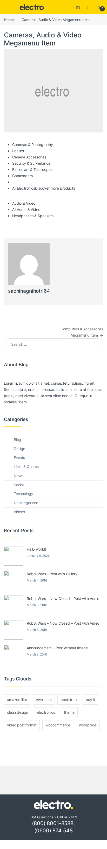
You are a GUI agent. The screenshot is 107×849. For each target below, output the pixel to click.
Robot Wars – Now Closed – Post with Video (63, 623)
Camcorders (22, 175)
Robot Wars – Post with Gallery (52, 574)
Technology (23, 493)
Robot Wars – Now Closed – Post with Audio (63, 598)
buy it (90, 699)
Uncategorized (26, 502)
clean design (17, 712)
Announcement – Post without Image (57, 648)
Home (9, 19)
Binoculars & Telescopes (32, 169)
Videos (19, 512)
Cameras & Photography (32, 144)
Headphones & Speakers (33, 215)
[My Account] (89, 7)
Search (78, 7)
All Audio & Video (26, 209)
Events (19, 457)
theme (69, 712)
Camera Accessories (29, 157)
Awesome (44, 699)
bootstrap (69, 699)
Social (19, 485)
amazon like (17, 699)
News (18, 475)
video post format (22, 725)
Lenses (18, 151)
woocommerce (57, 725)
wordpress (88, 725)
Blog (17, 439)
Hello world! (36, 549)
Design (19, 448)
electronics (46, 712)
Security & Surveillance (31, 163)
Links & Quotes (26, 466)
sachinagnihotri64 (29, 291)
